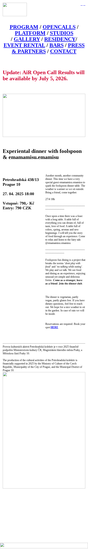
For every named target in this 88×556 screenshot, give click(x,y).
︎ (84, 4)
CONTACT (63, 51)
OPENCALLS (59, 27)
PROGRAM (24, 27)
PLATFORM (30, 33)
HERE (54, 327)
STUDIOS (61, 33)
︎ (82, 4)
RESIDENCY (60, 39)
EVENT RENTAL (24, 45)
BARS (56, 45)
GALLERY (27, 39)
